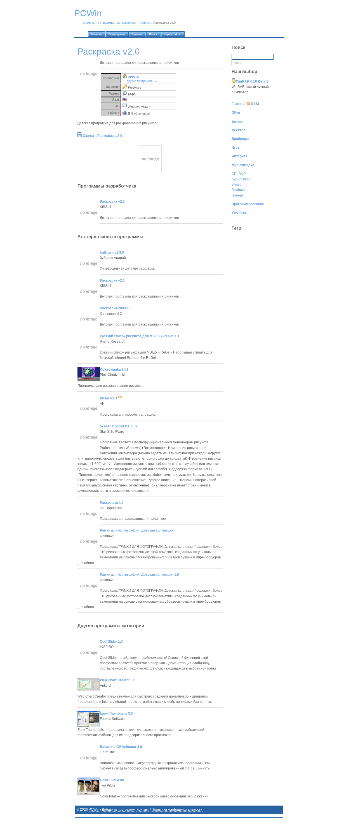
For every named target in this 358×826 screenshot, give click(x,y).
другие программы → (142, 81)
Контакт (142, 809)
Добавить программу (118, 809)
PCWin (94, 809)
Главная (238, 104)
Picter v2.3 (109, 398)
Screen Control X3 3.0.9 (118, 426)
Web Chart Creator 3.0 (117, 680)
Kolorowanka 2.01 (114, 369)
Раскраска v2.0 (112, 201)
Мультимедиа (126, 22)
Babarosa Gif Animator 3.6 (121, 747)
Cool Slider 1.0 (111, 642)
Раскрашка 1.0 (112, 503)
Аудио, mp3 (241, 179)
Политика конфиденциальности (177, 809)
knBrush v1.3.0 (112, 252)
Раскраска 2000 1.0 (115, 308)
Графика (144, 22)
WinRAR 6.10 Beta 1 (252, 81)
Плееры (238, 195)
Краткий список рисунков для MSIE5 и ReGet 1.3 (139, 336)
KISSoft (133, 77)
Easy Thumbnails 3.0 (116, 713)
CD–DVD (239, 174)
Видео (237, 184)
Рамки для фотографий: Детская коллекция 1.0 (139, 575)
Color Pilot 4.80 (112, 780)
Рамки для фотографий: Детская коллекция (136, 530)
